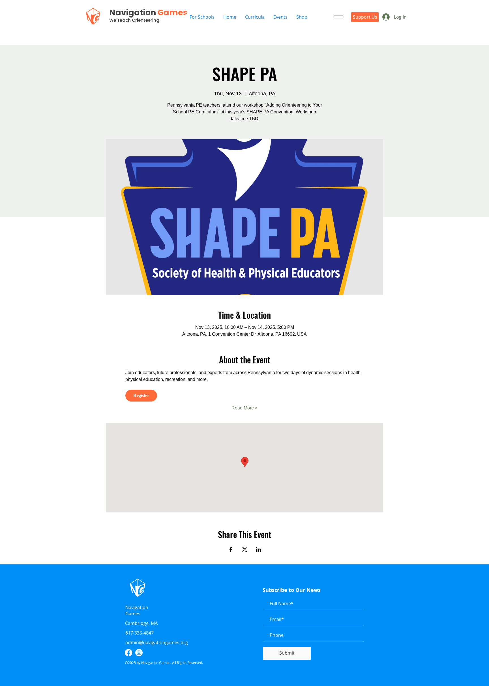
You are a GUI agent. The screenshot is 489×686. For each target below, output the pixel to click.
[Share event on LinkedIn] (258, 549)
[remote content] (244, 396)
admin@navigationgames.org (156, 642)
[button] (280, 17)
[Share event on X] (244, 549)
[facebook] (128, 652)
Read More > (244, 407)
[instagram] (139, 652)
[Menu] (338, 17)
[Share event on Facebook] (230, 549)
